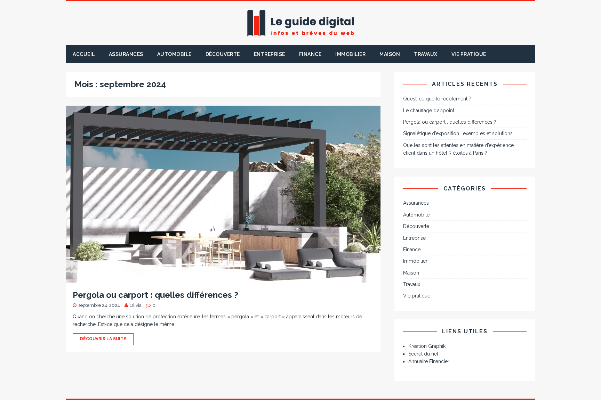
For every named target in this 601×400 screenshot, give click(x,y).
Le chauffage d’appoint (428, 110)
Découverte (223, 54)
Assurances (126, 54)
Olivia (136, 305)
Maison (389, 54)
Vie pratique (468, 54)
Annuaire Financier (428, 361)
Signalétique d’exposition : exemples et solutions (458, 133)
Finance (310, 54)
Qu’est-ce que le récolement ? (437, 98)
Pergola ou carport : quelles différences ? (155, 295)
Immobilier (350, 54)
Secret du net (423, 354)
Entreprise (269, 54)
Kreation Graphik (427, 346)
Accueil (84, 54)
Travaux (426, 54)
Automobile (174, 54)
